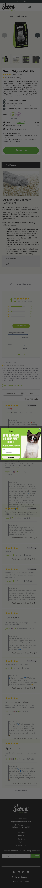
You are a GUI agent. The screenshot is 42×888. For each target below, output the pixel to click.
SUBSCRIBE (11, 457)
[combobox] (4, 452)
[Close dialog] (40, 429)
